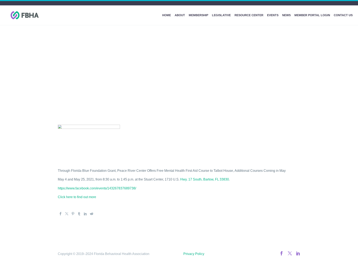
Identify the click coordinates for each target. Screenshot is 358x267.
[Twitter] (66, 213)
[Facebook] (60, 213)
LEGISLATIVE (221, 15)
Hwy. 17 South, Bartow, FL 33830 (204, 179)
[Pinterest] (73, 213)
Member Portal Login (312, 15)
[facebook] (281, 253)
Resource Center (249, 15)
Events (272, 15)
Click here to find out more (77, 197)
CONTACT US (343, 15)
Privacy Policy (193, 254)
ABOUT (180, 15)
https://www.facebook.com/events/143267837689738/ (97, 188)
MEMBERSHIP (198, 15)
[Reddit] (91, 213)
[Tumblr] (79, 213)
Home (166, 15)
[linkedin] (298, 253)
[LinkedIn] (85, 213)
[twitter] (290, 253)
